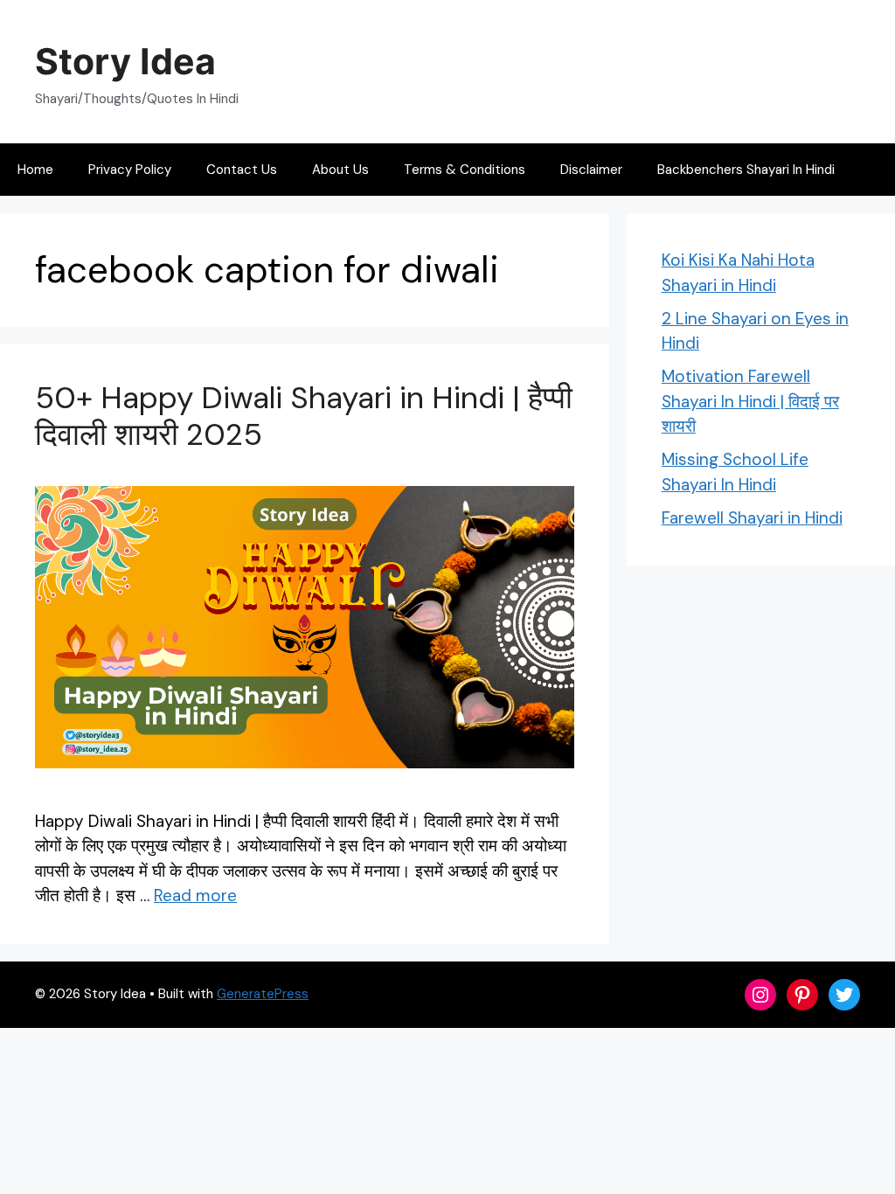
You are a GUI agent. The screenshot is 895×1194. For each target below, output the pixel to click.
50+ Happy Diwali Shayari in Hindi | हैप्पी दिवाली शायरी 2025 (303, 416)
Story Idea (125, 61)
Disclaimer (591, 169)
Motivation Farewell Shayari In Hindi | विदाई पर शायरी (750, 401)
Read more (195, 895)
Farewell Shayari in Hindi (752, 518)
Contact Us (241, 169)
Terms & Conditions (464, 169)
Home (35, 169)
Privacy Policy (129, 169)
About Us (340, 169)
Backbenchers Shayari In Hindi (746, 169)
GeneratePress (263, 994)
